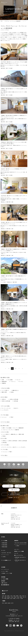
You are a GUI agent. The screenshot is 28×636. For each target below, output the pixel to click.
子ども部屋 (10, 379)
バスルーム (12, 381)
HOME (3, 537)
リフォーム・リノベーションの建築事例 (12, 21)
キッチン (21, 381)
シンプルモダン (5, 410)
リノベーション (5, 554)
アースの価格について (6, 560)
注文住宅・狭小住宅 (6, 552)
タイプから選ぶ (4, 449)
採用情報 (3, 577)
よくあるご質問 (4, 578)
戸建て (11, 417)
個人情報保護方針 (5, 584)
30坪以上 (4, 399)
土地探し (4, 556)
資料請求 (20, 486)
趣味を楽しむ (16, 390)
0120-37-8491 (15, 516)
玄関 (3, 379)
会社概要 (3, 567)
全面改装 (4, 383)
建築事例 (16, 540)
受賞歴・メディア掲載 (7, 573)
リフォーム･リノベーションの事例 (21, 545)
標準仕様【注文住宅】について (20, 561)
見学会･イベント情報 (19, 551)
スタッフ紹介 (5, 571)
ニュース (16, 553)
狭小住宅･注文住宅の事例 (21, 542)
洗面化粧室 (4, 381)
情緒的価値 (4, 542)
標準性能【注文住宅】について (20, 558)
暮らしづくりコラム (18, 555)
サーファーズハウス (6, 408)
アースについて (5, 569)
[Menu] (25, 2)
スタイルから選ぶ (5, 445)
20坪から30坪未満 (14, 399)
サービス (3, 550)
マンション (4, 417)
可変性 (11, 392)
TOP (1, 21)
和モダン (16, 408)
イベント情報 (8, 486)
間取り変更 (4, 392)
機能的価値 (4, 546)
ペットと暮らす (5, 390)
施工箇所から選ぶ (5, 425)
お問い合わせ (14, 489)
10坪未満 (16, 401)
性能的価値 (4, 544)
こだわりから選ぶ (5, 432)
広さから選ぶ (4, 438)
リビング (18, 379)
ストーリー (16, 549)
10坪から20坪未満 (6, 401)
